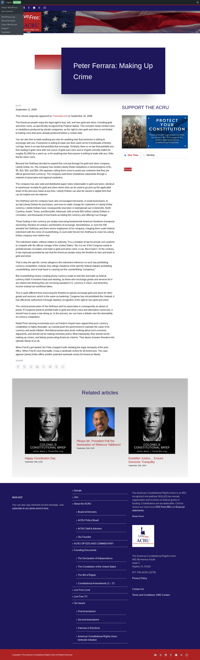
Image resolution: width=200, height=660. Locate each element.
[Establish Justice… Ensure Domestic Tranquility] (152, 408)
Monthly (150, 155)
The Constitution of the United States (97, 566)
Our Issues (79, 603)
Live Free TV (80, 596)
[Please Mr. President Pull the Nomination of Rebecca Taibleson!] (100, 408)
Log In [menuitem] (9, 2)
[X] (24, 367)
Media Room (138, 516)
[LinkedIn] (37, 367)
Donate (128, 169)
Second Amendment (88, 619)
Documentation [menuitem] (8, 20)
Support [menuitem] (5, 28)
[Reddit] (31, 367)
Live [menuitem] (18, 2)
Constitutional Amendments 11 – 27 (96, 583)
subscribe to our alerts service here (30, 508)
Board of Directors (87, 512)
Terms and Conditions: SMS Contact (151, 595)
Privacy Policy (139, 578)
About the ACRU (82, 503)
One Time (132, 155)
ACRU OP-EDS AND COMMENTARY (94, 543)
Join (76, 497)
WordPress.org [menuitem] (8, 17)
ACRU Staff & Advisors (90, 528)
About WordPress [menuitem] (9, 7)
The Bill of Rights (87, 575)
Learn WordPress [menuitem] (9, 24)
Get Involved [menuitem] (7, 11)
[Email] (63, 367)
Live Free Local (82, 590)
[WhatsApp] (44, 367)
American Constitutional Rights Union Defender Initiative (97, 638)
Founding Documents (85, 550)
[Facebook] (18, 367)
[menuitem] (2, 2)
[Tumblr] (56, 367)
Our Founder (84, 537)
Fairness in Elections (89, 628)
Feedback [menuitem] (5, 32)
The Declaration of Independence (95, 558)
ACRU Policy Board (88, 520)
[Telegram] (50, 367)
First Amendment (86, 611)
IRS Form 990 (163, 507)
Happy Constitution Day (40, 458)
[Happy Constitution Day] (48, 408)
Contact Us (138, 589)
